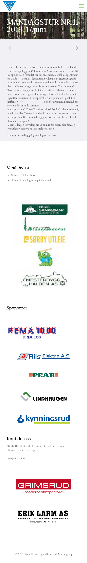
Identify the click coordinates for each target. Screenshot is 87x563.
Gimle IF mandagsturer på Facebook (31, 180)
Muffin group (65, 554)
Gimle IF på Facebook (23, 175)
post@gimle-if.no (16, 458)
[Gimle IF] (9, 6)
